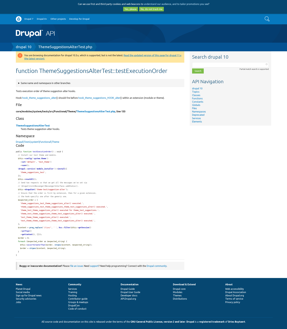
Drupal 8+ (42, 19)
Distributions (180, 298)
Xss (60, 228)
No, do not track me (151, 9)
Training (72, 292)
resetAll (29, 179)
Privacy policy (232, 302)
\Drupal (21, 169)
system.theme (40, 158)
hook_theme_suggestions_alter (39, 97)
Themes (177, 295)
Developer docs (129, 295)
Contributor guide (77, 298)
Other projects (58, 19)
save (24, 165)
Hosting (72, 295)
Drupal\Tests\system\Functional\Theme (37, 141)
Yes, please (130, 9)
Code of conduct (77, 308)
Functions (197, 98)
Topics (195, 91)
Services (196, 118)
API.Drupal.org (128, 298)
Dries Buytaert (236, 321)
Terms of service (234, 298)
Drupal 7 (28, 19)
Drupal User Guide (130, 292)
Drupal (190, 321)
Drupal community (157, 266)
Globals (196, 105)
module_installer (45, 169)
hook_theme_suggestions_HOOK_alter (99, 97)
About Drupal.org (234, 295)
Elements (197, 121)
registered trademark (212, 321)
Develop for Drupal (79, 19)
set (23, 162)
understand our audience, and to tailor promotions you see (176, 4)
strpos (58, 245)
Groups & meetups (78, 302)
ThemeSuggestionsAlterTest (33, 125)
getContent (27, 234)
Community (74, 284)
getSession (84, 228)
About (229, 284)
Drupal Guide (128, 289)
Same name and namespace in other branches (45, 83)
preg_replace (35, 228)
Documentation (129, 284)
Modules (177, 292)
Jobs (18, 302)
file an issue (76, 266)
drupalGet (30, 190)
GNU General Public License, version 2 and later (157, 321)
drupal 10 (24, 47)
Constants (197, 101)
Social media (23, 292)
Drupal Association (235, 292)
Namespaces (199, 111)
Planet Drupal (23, 289)
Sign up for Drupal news (29, 295)
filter (67, 228)
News (19, 284)
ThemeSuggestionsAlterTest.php (65, 47)
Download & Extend (184, 284)
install (61, 169)
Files (194, 108)
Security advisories (26, 298)
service (31, 169)
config (28, 158)
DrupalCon (74, 305)
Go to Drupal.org (19, 19)
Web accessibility (234, 289)
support (94, 266)
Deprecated (198, 114)
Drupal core (179, 289)
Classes (196, 95)
